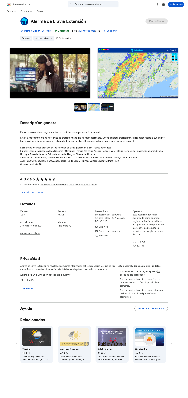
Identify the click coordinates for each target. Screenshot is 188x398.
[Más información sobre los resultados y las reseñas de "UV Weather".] (142, 353)
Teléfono (103, 235)
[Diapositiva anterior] (5, 73)
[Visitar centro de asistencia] (151, 308)
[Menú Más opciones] (157, 4)
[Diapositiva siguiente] (182, 73)
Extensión (26, 38)
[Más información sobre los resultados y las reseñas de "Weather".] (29, 353)
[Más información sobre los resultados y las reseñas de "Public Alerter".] (104, 353)
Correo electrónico (108, 231)
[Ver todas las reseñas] (32, 192)
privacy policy (83, 269)
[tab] (11, 11)
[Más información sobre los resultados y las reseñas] (143, 242)
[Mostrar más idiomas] (70, 225)
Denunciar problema (30, 233)
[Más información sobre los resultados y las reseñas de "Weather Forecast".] (67, 353)
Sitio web (103, 227)
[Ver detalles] (27, 288)
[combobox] (96, 4)
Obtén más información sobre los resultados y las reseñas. (68, 184)
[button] (163, 4)
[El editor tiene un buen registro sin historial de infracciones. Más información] (22, 31)
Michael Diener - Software (38, 31)
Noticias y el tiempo (43, 38)
